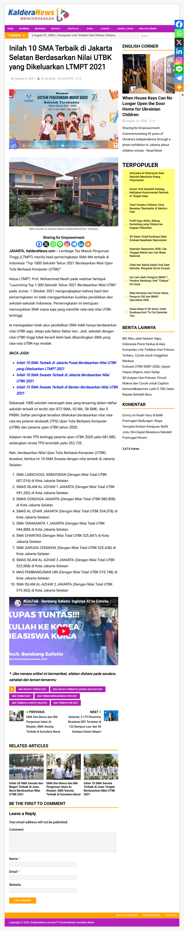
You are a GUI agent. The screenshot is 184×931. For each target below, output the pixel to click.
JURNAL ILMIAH (125, 28)
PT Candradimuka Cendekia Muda (74, 922)
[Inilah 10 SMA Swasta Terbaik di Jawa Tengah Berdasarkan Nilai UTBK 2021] (101, 777)
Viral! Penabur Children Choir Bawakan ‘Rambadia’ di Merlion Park (148, 208)
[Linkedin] (81, 244)
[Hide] (182, 95)
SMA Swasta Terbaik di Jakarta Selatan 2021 (78, 689)
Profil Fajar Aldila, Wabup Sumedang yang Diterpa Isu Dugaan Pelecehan (146, 224)
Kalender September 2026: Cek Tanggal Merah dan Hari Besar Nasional (148, 252)
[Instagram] (67, 244)
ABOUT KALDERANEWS (126, 915)
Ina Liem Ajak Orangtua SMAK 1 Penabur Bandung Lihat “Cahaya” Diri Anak (149, 281)
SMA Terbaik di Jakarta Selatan (29, 703)
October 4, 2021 (24, 78)
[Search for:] (157, 35)
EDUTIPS (55, 28)
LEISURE (104, 28)
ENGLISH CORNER (148, 28)
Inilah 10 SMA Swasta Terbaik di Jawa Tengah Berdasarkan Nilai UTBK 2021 (99, 789)
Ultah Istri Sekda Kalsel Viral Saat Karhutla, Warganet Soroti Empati (150, 266)
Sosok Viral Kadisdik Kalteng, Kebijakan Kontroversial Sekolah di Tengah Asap (149, 192)
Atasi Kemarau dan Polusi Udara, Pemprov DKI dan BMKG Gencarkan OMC (149, 296)
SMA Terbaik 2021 (21, 696)
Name (14, 859)
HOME (10, 28)
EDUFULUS (73, 28)
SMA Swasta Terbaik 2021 (32, 689)
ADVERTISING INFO (151, 915)
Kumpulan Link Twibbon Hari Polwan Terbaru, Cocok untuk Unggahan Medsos (148, 355)
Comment (16, 829)
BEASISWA (40, 28)
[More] (88, 244)
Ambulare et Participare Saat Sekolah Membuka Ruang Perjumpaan (147, 177)
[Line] (60, 244)
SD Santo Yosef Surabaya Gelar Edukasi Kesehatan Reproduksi (148, 238)
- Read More (153, 150)
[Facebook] (39, 244)
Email (13, 871)
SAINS (89, 28)
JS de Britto (48, 78)
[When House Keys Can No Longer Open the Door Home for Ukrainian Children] (148, 90)
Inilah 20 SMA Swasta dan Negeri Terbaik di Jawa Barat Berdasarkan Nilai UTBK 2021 (26, 789)
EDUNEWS (24, 28)
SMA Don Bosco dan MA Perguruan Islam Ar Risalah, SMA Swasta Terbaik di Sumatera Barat (63, 789)
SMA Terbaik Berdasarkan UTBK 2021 (57, 696)
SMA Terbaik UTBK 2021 (66, 703)
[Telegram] (74, 244)
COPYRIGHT (171, 915)
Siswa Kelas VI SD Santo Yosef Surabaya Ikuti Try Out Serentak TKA (148, 312)
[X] (46, 244)
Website (15, 885)
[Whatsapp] (53, 244)
